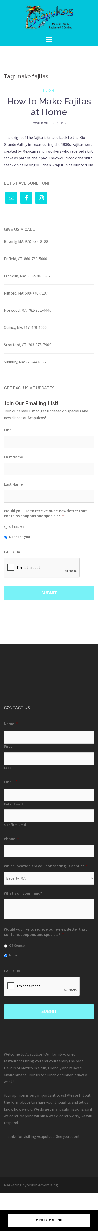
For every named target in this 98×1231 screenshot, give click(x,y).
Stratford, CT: (15, 344)
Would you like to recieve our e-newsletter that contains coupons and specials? (45, 932)
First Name (13, 456)
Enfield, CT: (13, 258)
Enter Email (13, 804)
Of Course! (17, 945)
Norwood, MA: (15, 310)
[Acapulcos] (49, 17)
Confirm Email (16, 825)
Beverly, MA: (14, 241)
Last (7, 768)
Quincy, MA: (13, 327)
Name (11, 723)
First (8, 746)
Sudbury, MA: (14, 361)
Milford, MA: (14, 293)
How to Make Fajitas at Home (49, 106)
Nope (13, 955)
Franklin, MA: (15, 275)
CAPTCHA (12, 551)
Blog (49, 90)
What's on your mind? (23, 893)
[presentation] (42, 568)
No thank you (19, 536)
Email (9, 429)
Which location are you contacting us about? (46, 865)
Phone (11, 838)
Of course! (17, 526)
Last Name (13, 484)
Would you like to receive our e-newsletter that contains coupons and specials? (45, 513)
